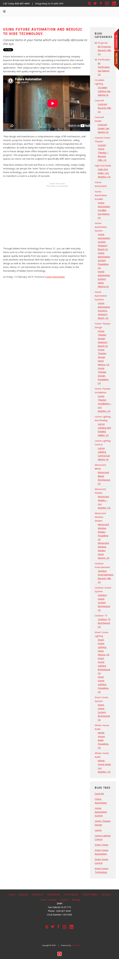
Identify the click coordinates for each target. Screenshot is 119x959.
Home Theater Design (103, 822)
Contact (64, 899)
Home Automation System (101, 812)
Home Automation (55, 276)
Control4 (99, 793)
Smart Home (101, 844)
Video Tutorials (49, 899)
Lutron (98, 830)
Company (23, 894)
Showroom (37, 894)
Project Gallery (90, 894)
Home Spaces (71, 894)
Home (11, 894)
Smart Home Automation (101, 852)
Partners (106, 894)
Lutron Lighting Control (103, 837)
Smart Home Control (101, 861)
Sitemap (76, 899)
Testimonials (53, 894)
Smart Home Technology (101, 870)
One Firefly (75, 945)
